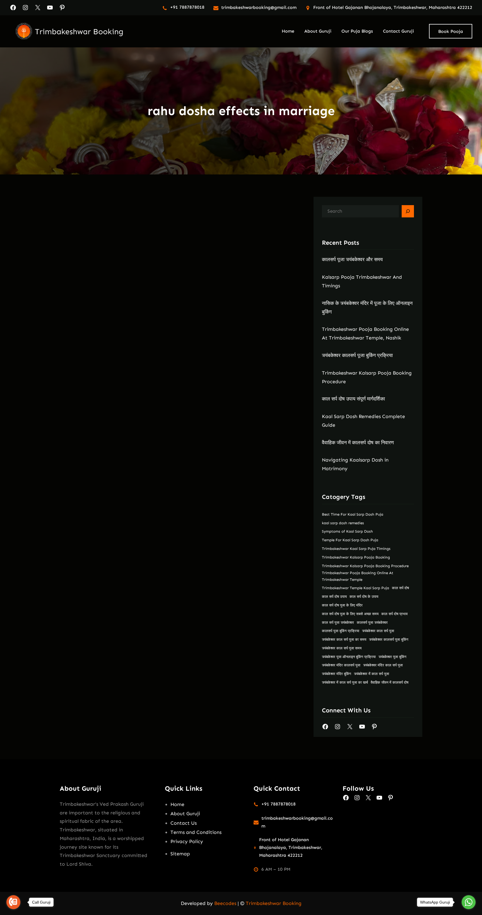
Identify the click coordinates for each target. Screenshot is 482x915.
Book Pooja (450, 31)
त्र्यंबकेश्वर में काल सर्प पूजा (371, 673)
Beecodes (225, 903)
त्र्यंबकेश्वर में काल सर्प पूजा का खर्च (345, 682)
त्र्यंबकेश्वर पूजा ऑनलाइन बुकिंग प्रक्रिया (349, 656)
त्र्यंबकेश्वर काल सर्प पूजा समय (342, 648)
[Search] (408, 211)
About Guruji (185, 813)
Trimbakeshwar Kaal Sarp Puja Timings (356, 548)
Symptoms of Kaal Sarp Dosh (347, 531)
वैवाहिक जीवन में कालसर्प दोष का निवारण (358, 443)
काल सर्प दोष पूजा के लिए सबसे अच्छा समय (350, 613)
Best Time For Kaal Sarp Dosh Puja (352, 514)
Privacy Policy (186, 841)
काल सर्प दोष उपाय (334, 596)
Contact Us (183, 823)
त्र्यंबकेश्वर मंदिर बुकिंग (336, 673)
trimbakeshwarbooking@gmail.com (259, 7)
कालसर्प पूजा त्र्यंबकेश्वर (372, 622)
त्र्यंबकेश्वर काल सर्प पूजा (378, 630)
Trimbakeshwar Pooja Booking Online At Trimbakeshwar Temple (357, 576)
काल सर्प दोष (400, 588)
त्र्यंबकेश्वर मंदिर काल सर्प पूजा (383, 665)
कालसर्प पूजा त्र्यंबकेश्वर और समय (352, 259)
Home (177, 804)
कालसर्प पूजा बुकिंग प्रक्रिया (340, 630)
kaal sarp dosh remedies (343, 523)
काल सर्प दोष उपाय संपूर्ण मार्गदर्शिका (353, 399)
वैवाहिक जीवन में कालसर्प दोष (389, 682)
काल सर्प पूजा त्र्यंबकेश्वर (338, 622)
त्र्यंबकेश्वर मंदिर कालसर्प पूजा (341, 665)
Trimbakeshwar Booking (274, 903)
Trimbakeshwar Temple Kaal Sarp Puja (355, 588)
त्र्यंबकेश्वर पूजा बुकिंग (392, 656)
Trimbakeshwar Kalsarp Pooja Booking (356, 557)
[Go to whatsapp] (469, 902)
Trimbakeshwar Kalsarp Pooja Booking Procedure (365, 566)
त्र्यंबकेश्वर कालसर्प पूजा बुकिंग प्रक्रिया (357, 355)
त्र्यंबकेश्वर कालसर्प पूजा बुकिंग (388, 639)
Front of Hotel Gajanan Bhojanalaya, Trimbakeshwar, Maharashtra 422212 (392, 7)
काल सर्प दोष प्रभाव (394, 613)
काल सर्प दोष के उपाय (364, 596)
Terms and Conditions (195, 832)
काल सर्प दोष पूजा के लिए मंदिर (342, 605)
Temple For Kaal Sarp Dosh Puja (350, 540)
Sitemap (180, 854)
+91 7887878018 (187, 7)
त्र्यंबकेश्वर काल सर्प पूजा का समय (344, 639)
